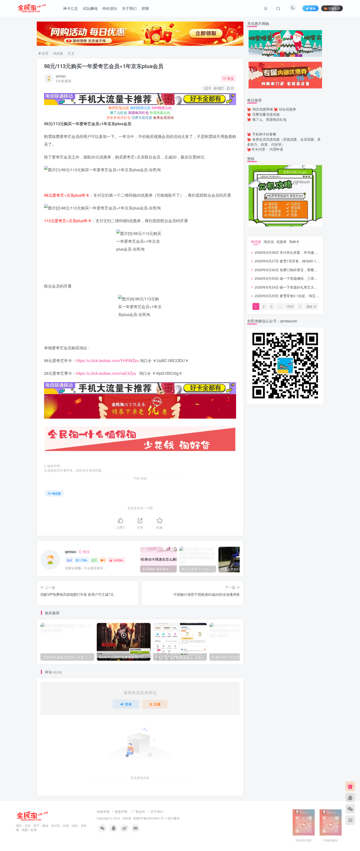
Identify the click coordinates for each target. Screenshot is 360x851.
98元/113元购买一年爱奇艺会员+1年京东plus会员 (103, 66)
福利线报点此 (140, 107)
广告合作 (138, 811)
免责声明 (121, 811)
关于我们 (129, 8)
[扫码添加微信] (350, 809)
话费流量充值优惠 (266, 114)
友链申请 (103, 811)
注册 (157, 704)
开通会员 (334, 8)
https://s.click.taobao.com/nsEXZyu (106, 373)
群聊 (145, 8)
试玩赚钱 (90, 8)
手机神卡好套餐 (264, 134)
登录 (128, 704)
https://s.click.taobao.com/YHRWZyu (107, 360)
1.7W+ (83, 560)
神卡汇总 (70, 8)
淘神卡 (294, 241)
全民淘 (126, 818)
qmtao (61, 75)
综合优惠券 (287, 109)
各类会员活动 (163, 117)
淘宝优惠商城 (262, 109)
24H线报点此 (162, 107)
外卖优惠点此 (160, 112)
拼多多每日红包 (119, 117)
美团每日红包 (138, 112)
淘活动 (269, 241)
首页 (44, 53)
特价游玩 (109, 8)
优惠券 (281, 241)
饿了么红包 (118, 112)
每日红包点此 (118, 107)
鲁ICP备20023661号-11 (152, 818)
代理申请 (276, 149)
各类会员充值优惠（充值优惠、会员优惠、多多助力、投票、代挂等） (284, 142)
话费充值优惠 (142, 117)
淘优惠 (58, 53)
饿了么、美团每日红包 (269, 119)
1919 (290, 306)
